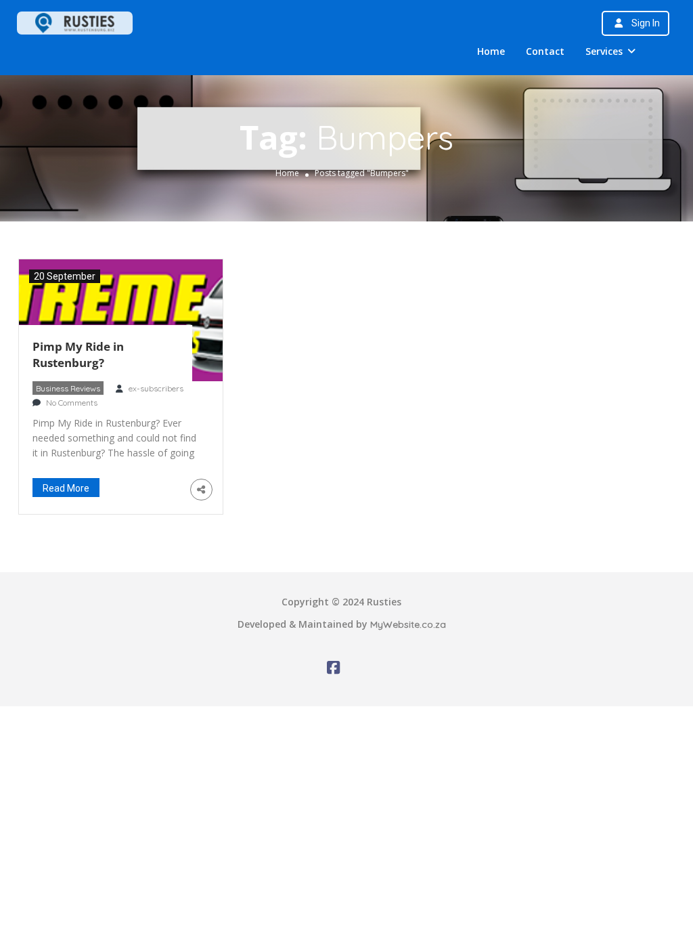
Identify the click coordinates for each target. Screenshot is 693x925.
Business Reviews (68, 388)
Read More (66, 488)
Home (491, 51)
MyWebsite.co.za (408, 624)
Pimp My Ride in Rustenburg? (78, 354)
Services (604, 51)
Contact (545, 51)
